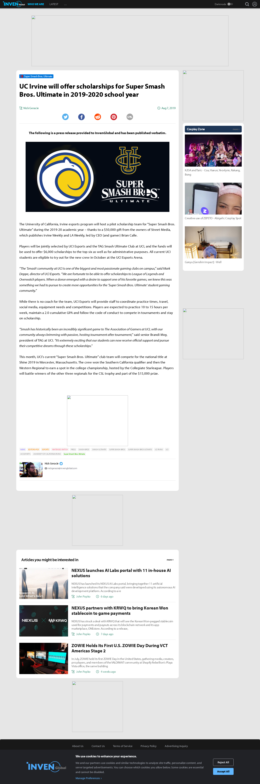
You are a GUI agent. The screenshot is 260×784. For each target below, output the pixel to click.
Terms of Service (122, 746)
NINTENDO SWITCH (60, 449)
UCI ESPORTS (25, 454)
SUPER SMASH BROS (117, 449)
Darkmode (220, 4)
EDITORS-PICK (33, 449)
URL (129, 117)
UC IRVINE (159, 449)
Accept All (223, 771)
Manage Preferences (88, 778)
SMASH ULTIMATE (99, 449)
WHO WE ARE (36, 4)
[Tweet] (65, 117)
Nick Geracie (51, 463)
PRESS (73, 449)
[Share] (81, 117)
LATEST (54, 4)
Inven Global (14, 4)
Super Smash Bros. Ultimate (74, 454)
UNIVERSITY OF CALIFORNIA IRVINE (47, 454)
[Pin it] (113, 117)
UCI (167, 449)
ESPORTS (45, 449)
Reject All (223, 762)
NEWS (22, 449)
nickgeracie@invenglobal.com (62, 468)
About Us (77, 746)
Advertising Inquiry (176, 746)
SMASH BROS (84, 449)
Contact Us (98, 746)
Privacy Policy (149, 746)
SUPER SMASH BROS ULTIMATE (140, 449)
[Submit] (97, 117)
